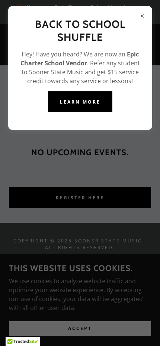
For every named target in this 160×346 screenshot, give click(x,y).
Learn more (80, 102)
